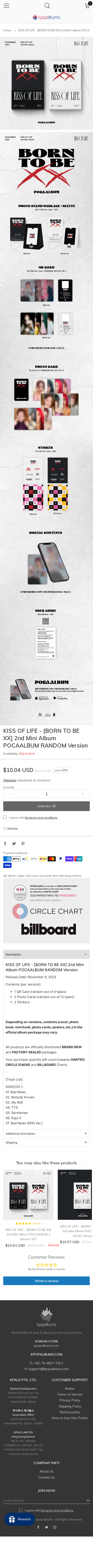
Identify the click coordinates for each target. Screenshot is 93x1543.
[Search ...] (47, 5)
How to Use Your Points (70, 1418)
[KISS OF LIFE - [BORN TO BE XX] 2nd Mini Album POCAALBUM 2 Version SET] (28, 1195)
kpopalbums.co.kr (46, 1346)
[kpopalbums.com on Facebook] (38, 1527)
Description (13, 954)
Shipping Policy (70, 1406)
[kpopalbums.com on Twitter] (46, 1527)
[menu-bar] (6, 5)
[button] (10, 794)
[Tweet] (14, 844)
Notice (70, 1388)
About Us (47, 1471)
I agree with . (33, 817)
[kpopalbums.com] (46, 17)
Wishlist (12, 828)
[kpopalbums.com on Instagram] (54, 1527)
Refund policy (70, 1412)
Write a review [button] (47, 1281)
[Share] (5, 844)
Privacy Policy (69, 1400)
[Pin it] (23, 844)
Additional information (20, 1133)
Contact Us (46, 1477)
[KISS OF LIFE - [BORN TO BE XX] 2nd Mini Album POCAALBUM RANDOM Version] (46, 83)
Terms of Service (70, 1394)
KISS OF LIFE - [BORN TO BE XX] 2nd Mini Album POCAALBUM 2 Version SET (28, 1234)
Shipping (9, 780)
